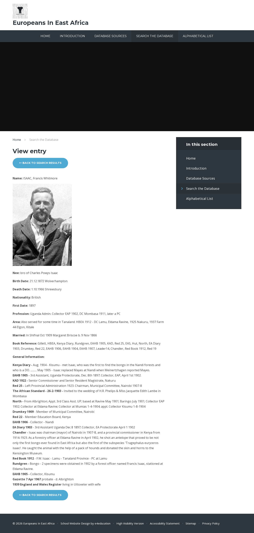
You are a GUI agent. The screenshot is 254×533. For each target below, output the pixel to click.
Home (17, 140)
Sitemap (191, 523)
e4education (102, 523)
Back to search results (42, 163)
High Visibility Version (130, 523)
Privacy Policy (211, 523)
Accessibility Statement (165, 523)
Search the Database (43, 140)
